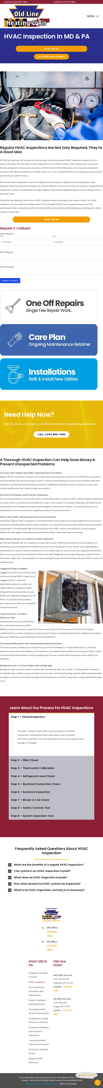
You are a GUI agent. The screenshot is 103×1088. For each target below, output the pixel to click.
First (1, 236)
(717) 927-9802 (68, 2)
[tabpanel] (51, 738)
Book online (51, 48)
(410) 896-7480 (20, 2)
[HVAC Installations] (49, 359)
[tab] (51, 717)
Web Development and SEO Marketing (42, 1084)
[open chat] (97, 1082)
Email (6, 252)
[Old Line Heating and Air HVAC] (27, 5)
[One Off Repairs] (49, 291)
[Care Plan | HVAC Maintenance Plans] (49, 325)
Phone (7, 267)
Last (54, 236)
